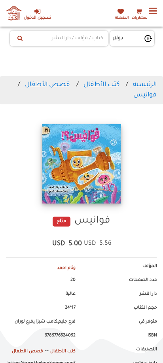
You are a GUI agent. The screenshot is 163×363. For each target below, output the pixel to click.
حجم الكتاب (145, 307)
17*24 (70, 307)
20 (73, 280)
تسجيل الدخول (37, 18)
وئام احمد (66, 268)
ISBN (152, 335)
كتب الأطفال (101, 84)
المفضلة (122, 18)
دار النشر (148, 294)
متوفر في (148, 321)
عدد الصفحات (143, 280)
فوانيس (145, 95)
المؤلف (149, 266)
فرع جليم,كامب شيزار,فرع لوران (45, 321)
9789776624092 (60, 335)
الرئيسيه (145, 84)
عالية (71, 294)
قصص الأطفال (47, 84)
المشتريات (140, 18)
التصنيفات (146, 349)
